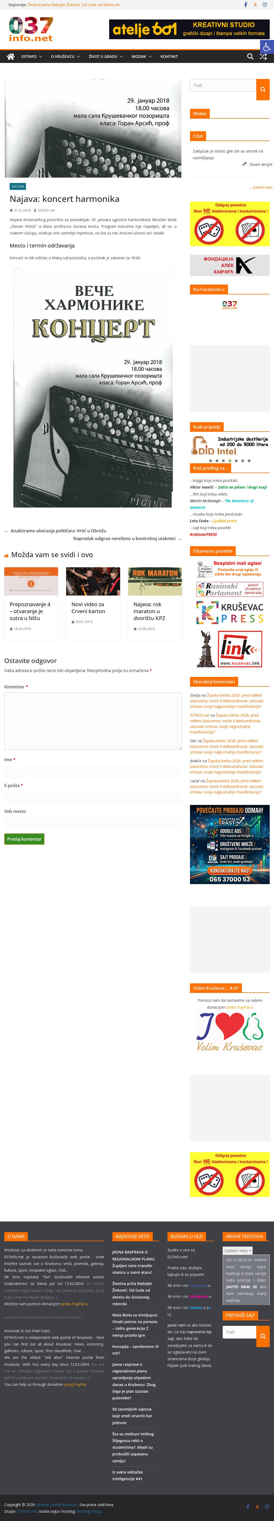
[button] (40, 56)
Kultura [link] (18, 186)
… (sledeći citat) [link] (260, 187)
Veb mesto (15, 811)
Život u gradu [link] (103, 56)
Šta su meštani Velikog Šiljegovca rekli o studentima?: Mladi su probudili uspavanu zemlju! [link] (133, 1447)
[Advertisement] (230, 378)
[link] (267, 47)
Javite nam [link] (177, 1325)
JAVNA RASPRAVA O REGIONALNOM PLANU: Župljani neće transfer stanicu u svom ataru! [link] (79, 7)
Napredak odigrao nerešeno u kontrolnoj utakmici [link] (127, 538)
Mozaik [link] (139, 56)
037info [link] (29, 56)
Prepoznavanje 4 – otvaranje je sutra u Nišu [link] (30, 611)
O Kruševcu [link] (62, 56)
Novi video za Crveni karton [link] (88, 608)
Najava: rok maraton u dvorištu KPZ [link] (149, 611)
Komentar (16, 687)
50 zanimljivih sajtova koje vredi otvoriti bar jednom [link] (132, 1416)
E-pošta (13, 785)
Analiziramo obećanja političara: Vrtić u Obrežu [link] (55, 531)
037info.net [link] (46, 210)
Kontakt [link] (169, 56)
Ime (10, 760)
